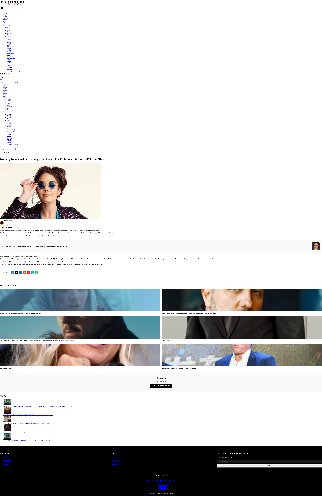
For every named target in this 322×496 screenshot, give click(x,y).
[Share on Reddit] (24, 272)
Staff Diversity (115, 464)
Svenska (9, 62)
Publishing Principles (117, 457)
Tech (4, 15)
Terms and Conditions (163, 485)
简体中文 (9, 67)
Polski (8, 55)
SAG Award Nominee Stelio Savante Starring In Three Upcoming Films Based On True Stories (189, 313)
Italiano (9, 48)
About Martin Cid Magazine (10, 457)
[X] (152, 481)
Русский (9, 61)
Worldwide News (11, 33)
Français (9, 44)
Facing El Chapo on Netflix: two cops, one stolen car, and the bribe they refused (29, 440)
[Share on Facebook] (12, 272)
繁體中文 (9, 69)
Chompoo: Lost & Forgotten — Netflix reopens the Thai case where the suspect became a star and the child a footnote (43, 406)
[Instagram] (161, 481)
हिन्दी (8, 47)
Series (5, 415)
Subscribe (269, 465)
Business (5, 18)
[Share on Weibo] (28, 272)
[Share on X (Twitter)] (16, 272)
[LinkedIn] (157, 481)
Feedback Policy (116, 462)
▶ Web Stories (161, 475)
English (5, 38)
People (8, 30)
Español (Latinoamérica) (13, 71)
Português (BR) (11, 58)
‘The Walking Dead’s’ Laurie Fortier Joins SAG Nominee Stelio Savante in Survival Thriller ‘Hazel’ (34, 246)
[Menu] (2, 8)
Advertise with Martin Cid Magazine (12, 461)
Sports (5, 21)
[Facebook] (148, 481)
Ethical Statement (116, 458)
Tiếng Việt (9, 65)
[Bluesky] (165, 481)
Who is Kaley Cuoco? (6, 368)
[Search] (2, 77)
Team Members (7, 460)
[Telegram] (174, 481)
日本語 (9, 50)
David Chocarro (166, 340)
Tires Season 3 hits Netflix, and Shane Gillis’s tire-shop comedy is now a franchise (28, 423)
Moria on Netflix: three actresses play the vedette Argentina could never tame (27, 432)
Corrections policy (116, 461)
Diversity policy (115, 460)
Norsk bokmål (10, 53)
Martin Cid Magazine (7, 225)
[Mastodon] (170, 481)
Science (5, 19)
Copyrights (163, 489)
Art (4, 22)
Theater (9, 25)
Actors (2, 155)
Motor (8, 36)
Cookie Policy (163, 487)
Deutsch (9, 42)
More (4, 24)
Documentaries (7, 406)
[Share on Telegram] (32, 272)
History (9, 31)
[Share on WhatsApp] (36, 272)
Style (8, 28)
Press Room (6, 458)
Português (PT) (11, 56)
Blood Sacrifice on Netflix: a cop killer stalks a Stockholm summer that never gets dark (30, 415)
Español (9, 41)
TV (4, 12)
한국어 (9, 51)
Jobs (4, 462)
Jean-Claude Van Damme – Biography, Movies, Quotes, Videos (180, 368)
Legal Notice (162, 486)
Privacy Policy (163, 488)
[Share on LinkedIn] (20, 272)
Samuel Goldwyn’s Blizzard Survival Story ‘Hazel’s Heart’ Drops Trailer (20, 313)
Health (8, 34)
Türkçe (8, 64)
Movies (5, 13)
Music (5, 16)
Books (8, 27)
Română (9, 59)
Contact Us (6, 464)
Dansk (8, 45)
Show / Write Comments (161, 386)
